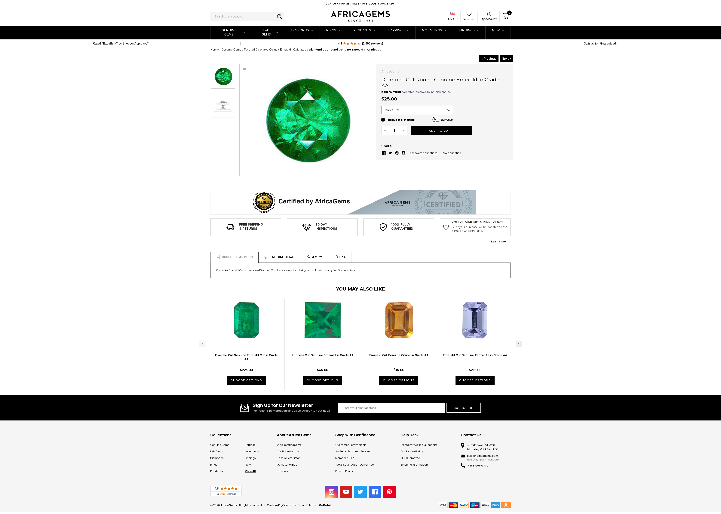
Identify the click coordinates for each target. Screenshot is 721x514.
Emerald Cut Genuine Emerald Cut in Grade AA (246, 357)
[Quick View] (242, 337)
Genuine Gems (229, 32)
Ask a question (452, 153)
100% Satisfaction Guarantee (354, 464)
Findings (467, 30)
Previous (202, 344)
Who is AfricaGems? (290, 445)
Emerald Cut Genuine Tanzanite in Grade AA (475, 355)
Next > (506, 59)
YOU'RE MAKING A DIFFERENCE (478, 222)
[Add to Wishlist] (250, 337)
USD (451, 19)
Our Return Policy (412, 451)
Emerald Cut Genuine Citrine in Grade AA (398, 355)
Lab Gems (266, 32)
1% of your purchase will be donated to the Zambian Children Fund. (479, 228)
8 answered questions (423, 153)
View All (250, 471)
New (248, 464)
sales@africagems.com (482, 456)
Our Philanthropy (288, 451)
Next (518, 344)
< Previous (488, 59)
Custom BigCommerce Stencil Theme (292, 505)
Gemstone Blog (287, 464)
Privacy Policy (344, 471)
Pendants (362, 30)
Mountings (432, 30)
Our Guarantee (410, 458)
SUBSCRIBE (463, 408)
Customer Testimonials (350, 445)
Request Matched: (401, 119)
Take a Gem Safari (288, 458)
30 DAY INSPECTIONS (326, 226)
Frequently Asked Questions (419, 445)
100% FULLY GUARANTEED (402, 226)
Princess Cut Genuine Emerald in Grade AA (323, 355)
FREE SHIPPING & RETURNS (251, 226)
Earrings (396, 30)
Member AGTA (344, 458)
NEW (496, 30)
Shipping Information (414, 464)
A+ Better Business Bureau (352, 451)
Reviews (282, 471)
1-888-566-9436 (477, 465)
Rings (331, 30)
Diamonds (300, 30)
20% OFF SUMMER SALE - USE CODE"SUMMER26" (360, 3)
